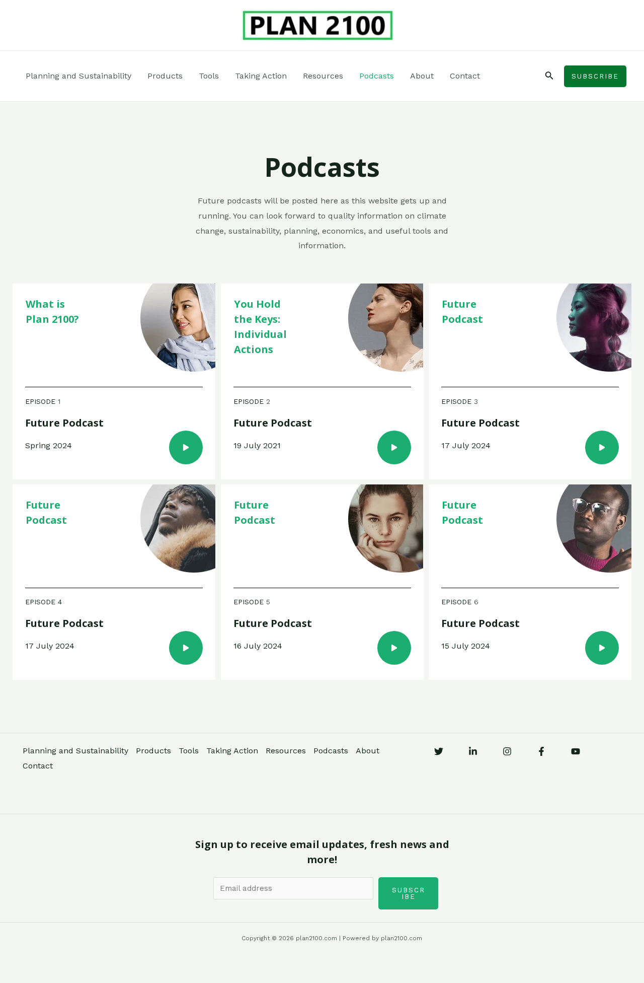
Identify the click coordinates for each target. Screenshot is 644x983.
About (422, 76)
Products (165, 76)
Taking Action (261, 76)
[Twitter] (438, 751)
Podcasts (376, 76)
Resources (323, 76)
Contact (465, 76)
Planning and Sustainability (78, 76)
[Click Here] (186, 447)
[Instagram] (507, 751)
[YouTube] (575, 751)
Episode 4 (43, 602)
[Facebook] (541, 751)
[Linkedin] (472, 751)
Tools (209, 76)
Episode (41, 401)
